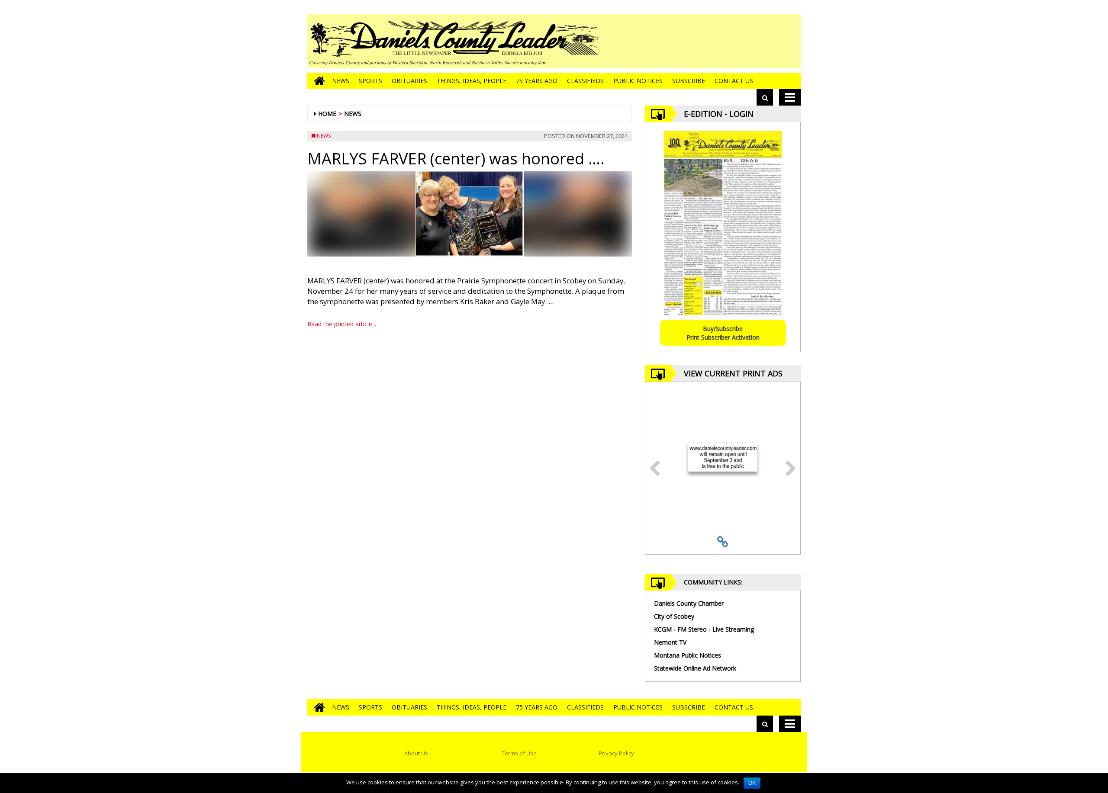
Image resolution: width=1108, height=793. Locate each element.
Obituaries (409, 81)
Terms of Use (519, 753)
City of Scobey (674, 616)
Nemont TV (670, 642)
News (340, 81)
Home (327, 113)
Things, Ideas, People (471, 81)
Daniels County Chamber (689, 603)
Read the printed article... (341, 324)
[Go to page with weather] (736, 41)
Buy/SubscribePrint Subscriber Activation (723, 332)
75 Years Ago (536, 81)
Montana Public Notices (687, 655)
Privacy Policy (616, 753)
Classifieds (585, 81)
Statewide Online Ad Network (695, 668)
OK (752, 783)
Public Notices (638, 81)
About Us (416, 753)
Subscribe (688, 81)
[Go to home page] (317, 81)
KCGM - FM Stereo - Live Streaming (704, 629)
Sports (370, 81)
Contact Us (734, 81)
